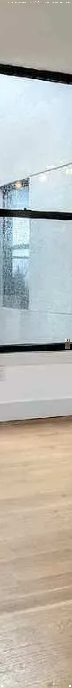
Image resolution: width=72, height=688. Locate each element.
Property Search (55, 2)
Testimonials (61, 2)
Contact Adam (68, 2)
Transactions (47, 2)
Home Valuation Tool (22, 2)
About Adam (14, 2)
